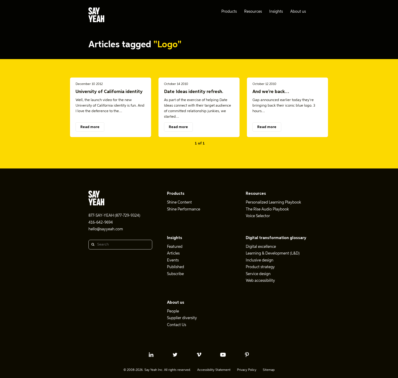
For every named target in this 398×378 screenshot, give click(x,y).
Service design (258, 274)
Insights (174, 238)
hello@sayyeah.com (105, 229)
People (173, 311)
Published (175, 267)
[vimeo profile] (199, 354)
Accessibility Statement (214, 370)
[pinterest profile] (247, 354)
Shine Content (179, 202)
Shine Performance (183, 209)
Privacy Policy (246, 370)
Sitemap (269, 370)
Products (175, 194)
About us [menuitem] (298, 12)
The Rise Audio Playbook (267, 209)
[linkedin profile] (151, 354)
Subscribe (175, 274)
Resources (256, 194)
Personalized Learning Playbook (273, 202)
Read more (90, 127)
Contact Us (176, 325)
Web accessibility (260, 281)
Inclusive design (259, 260)
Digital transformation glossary (276, 238)
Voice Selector (258, 216)
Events (173, 260)
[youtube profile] (223, 354)
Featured (174, 247)
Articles (173, 253)
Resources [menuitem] (253, 12)
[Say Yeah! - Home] (96, 15)
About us (175, 302)
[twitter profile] (175, 354)
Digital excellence (261, 247)
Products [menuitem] (229, 12)
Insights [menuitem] (276, 12)
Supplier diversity (182, 318)
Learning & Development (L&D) (273, 253)
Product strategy (260, 267)
